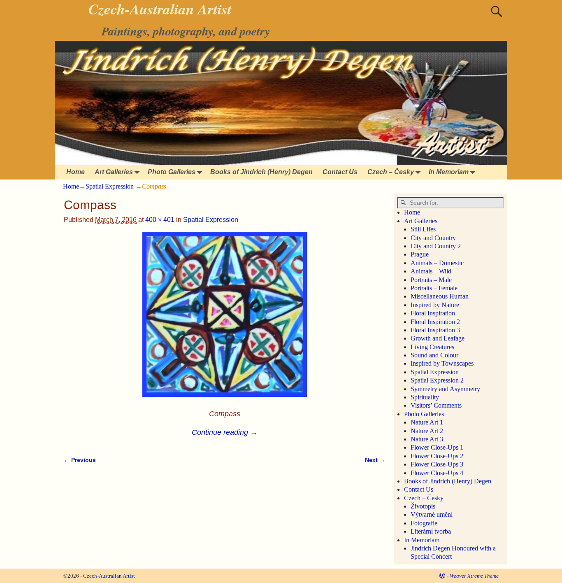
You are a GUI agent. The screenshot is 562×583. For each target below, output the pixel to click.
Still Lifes (423, 229)
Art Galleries (114, 171)
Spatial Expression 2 (437, 380)
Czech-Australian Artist (109, 576)
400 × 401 (159, 219)
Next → (375, 460)
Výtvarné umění (432, 514)
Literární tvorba (431, 531)
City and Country (433, 237)
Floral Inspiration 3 (435, 329)
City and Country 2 (436, 246)
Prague (420, 254)
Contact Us (340, 171)
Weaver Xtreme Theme (474, 576)
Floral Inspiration (433, 313)
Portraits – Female (434, 288)
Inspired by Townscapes (442, 363)
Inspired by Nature (435, 304)
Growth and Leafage (437, 338)
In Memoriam (449, 171)
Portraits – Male (431, 279)
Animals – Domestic (437, 262)
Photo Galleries (171, 171)
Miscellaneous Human (440, 296)
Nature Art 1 (427, 422)
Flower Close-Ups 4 (437, 472)
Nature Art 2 (427, 430)
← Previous (80, 460)
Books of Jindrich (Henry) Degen (261, 171)
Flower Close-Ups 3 (437, 464)
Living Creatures (432, 346)
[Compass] (224, 319)
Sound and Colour (434, 355)
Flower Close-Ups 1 (437, 447)
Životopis (423, 506)
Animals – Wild (431, 271)
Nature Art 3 (427, 439)
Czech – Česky (390, 171)
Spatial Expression (110, 186)
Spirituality (425, 397)
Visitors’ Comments (436, 405)
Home (75, 171)
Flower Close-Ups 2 (437, 455)
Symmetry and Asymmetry (445, 388)
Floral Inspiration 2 (435, 321)
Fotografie (424, 523)
